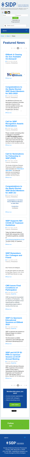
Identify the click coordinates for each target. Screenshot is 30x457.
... (22, 48)
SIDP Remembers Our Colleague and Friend (14, 255)
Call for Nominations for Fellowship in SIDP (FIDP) (15, 156)
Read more (9, 78)
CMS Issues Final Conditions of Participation (13, 287)
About (8, 36)
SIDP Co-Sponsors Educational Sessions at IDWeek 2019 (14, 321)
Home (2, 36)
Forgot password (15, 21)
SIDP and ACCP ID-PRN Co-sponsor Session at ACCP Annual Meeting (14, 355)
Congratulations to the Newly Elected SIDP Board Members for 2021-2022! (15, 90)
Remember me (16, 20)
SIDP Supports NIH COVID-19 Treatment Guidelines (14, 223)
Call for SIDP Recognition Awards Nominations (14, 123)
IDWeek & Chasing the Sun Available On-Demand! (14, 56)
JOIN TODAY (15, 404)
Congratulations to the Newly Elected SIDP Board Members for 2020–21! (15, 189)
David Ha (13, 294)
